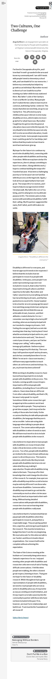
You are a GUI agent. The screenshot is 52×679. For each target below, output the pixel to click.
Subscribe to (21, 618)
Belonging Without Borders (25, 641)
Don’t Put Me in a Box (36, 655)
